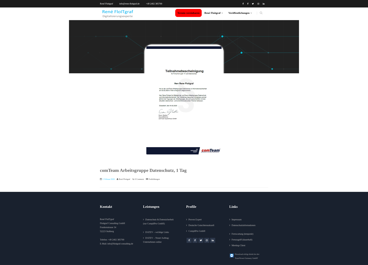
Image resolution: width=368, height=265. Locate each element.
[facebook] (243, 4)
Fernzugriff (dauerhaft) (242, 239)
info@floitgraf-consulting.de (120, 243)
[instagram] (258, 4)
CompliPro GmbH (196, 231)
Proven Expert (195, 219)
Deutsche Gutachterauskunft (201, 225)
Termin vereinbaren (188, 12)
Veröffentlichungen (239, 12)
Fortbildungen (154, 179)
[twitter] (253, 4)
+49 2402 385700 (116, 239)
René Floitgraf (212, 12)
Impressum (236, 219)
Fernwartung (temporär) (242, 234)
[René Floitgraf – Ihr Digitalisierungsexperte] (118, 14)
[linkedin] (263, 4)
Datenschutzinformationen (243, 225)
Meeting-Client (238, 245)
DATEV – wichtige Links (157, 232)
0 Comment (139, 179)
